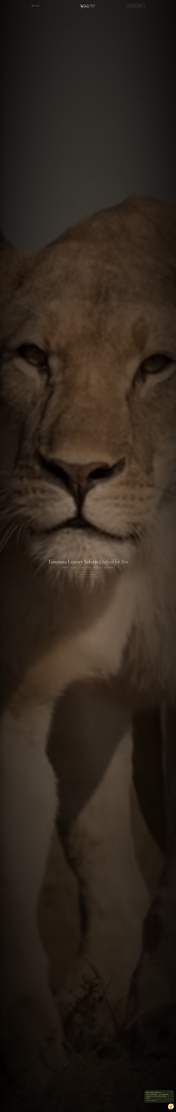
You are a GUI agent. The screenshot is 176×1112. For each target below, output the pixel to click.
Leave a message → (151, 1100)
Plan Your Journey (88, 574)
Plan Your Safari (135, 5)
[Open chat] (171, 1106)
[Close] (171, 1092)
